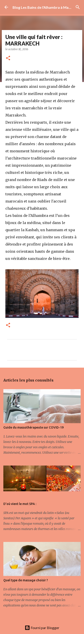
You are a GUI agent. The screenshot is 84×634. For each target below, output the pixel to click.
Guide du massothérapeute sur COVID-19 (33, 427)
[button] (8, 58)
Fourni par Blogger (44, 627)
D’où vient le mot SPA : (19, 504)
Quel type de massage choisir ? (25, 580)
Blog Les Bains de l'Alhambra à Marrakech (47, 7)
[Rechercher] (77, 7)
